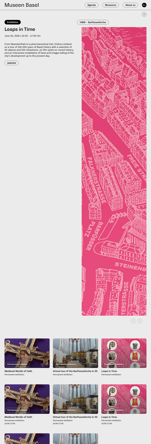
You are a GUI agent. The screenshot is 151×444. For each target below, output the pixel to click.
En (144, 5)
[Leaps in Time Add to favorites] (144, 364)
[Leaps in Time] (123, 356)
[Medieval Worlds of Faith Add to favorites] (47, 364)
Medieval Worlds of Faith (18, 371)
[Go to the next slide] (139, 321)
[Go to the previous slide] (133, 321)
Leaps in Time (109, 371)
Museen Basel (21, 5)
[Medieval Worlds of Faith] (27, 353)
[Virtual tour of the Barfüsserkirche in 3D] (75, 353)
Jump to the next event (13, 338)
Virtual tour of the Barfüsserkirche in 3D (75, 371)
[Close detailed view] (144, 14)
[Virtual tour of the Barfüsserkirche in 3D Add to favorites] (95, 364)
